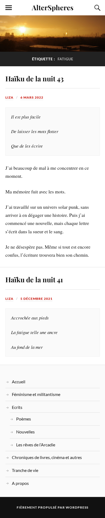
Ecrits (17, 407)
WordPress (77, 507)
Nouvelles (25, 431)
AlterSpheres (53, 7)
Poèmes (23, 418)
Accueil (18, 381)
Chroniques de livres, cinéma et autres (47, 457)
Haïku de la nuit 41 (34, 279)
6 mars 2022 (31, 97)
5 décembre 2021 (36, 299)
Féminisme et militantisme (36, 394)
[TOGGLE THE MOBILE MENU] (8, 8)
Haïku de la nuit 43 (34, 78)
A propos (20, 483)
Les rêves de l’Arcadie (35, 444)
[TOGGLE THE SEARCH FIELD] (96, 8)
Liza (9, 97)
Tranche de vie (25, 470)
